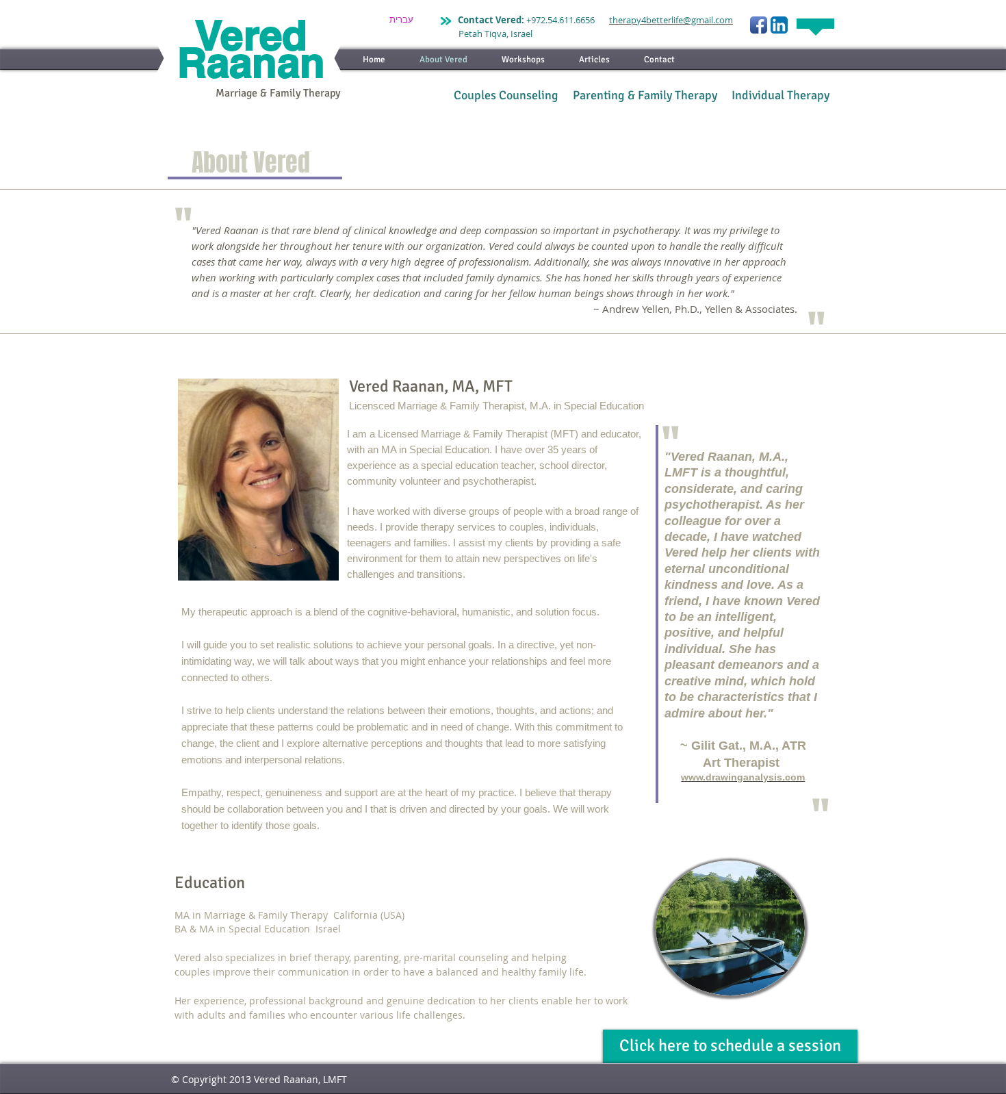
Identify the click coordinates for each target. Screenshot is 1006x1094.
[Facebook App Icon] (758, 25)
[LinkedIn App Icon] (779, 25)
